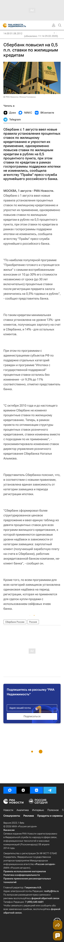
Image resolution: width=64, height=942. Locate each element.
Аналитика (23, 810)
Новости (8, 810)
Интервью (38, 810)
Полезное (53, 810)
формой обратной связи (45, 898)
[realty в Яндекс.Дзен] (23, 790)
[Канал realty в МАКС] (9, 790)
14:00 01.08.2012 (12, 33)
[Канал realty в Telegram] (49, 790)
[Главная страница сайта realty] (20, 25)
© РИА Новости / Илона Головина (19, 97)
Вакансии (9, 830)
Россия (33, 622)
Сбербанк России (14, 622)
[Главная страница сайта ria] (4, 25)
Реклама (28, 815)
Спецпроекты (11, 815)
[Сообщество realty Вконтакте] (36, 790)
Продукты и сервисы (50, 815)
